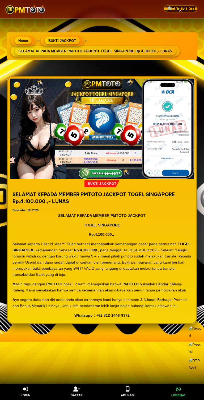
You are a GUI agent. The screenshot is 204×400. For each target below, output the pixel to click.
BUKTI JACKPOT (102, 184)
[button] (185, 25)
